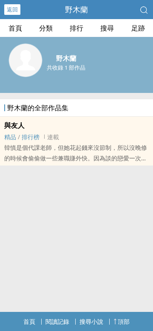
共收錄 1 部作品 (66, 67)
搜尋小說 (91, 321)
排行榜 (31, 137)
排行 (76, 28)
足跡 (138, 28)
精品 (10, 137)
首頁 (15, 28)
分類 (46, 28)
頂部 (124, 321)
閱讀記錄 (57, 321)
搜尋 (107, 28)
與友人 (14, 125)
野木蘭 (76, 9)
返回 (12, 9)
